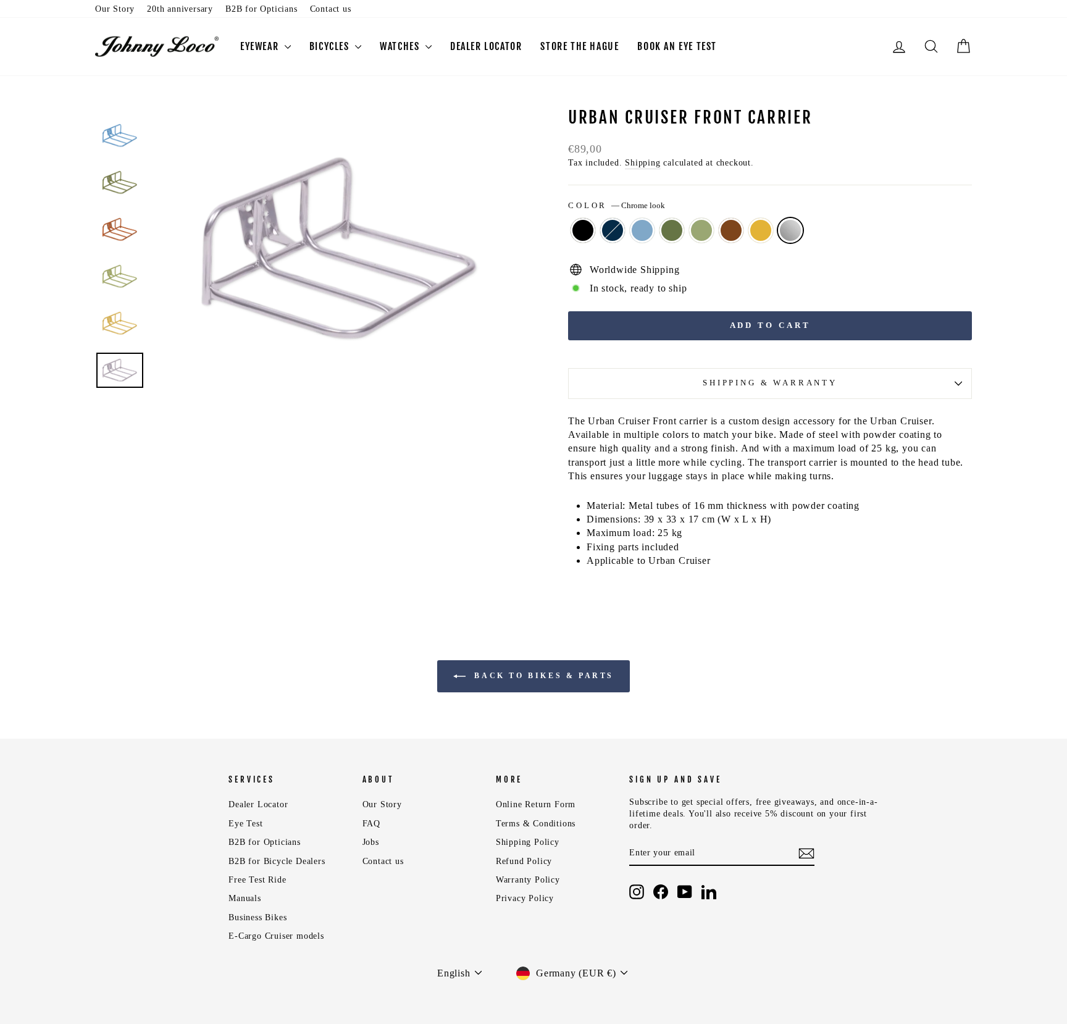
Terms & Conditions (535, 823)
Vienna (583, 230)
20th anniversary (180, 9)
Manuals (244, 898)
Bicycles (330, 46)
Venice (642, 230)
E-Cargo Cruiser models (276, 936)
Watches (401, 46)
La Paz (760, 230)
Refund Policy (524, 861)
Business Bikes (257, 917)
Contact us (330, 9)
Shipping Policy (527, 842)
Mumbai (731, 230)
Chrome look (790, 230)
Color (616, 205)
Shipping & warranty (770, 383)
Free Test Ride (257, 879)
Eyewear (261, 46)
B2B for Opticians (261, 9)
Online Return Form (535, 804)
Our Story (115, 9)
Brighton (612, 230)
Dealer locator (486, 46)
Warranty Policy (528, 879)
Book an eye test (677, 46)
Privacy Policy (525, 898)
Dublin (671, 230)
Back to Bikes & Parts (542, 675)
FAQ (371, 823)
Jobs (370, 842)
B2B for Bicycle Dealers (276, 861)
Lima (701, 230)
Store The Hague (579, 46)
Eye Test (245, 823)
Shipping (642, 162)
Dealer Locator (258, 804)
